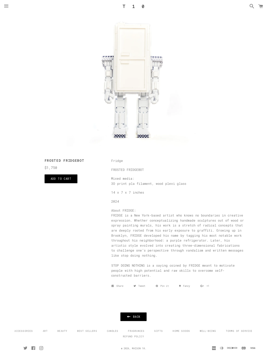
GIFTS (158, 330)
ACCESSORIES (23, 330)
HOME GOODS (181, 330)
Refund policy (133, 336)
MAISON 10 (138, 348)
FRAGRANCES (136, 330)
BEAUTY (62, 330)
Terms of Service (239, 330)
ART (45, 330)
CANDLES (112, 330)
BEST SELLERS (87, 330)
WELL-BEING (208, 330)
